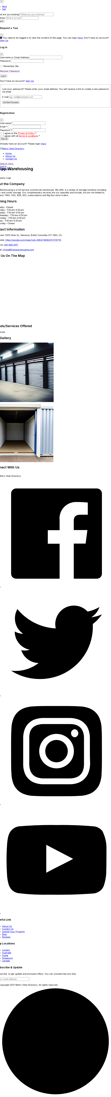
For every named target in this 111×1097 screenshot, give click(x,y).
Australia (6, 952)
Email (3, 126)
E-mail (5, 97)
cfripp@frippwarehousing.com (18, 249)
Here (43, 143)
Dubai (5, 955)
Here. (80, 37)
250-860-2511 (11, 244)
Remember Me (11, 66)
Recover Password (9, 71)
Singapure (7, 958)
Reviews (6, 937)
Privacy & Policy (26, 133)
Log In (3, 76)
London (6, 950)
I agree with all (21, 136)
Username (6, 123)
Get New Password (10, 102)
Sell (4, 9)
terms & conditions (28, 136)
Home (8, 153)
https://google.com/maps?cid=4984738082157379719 (33, 240)
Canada (6, 960)
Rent (4, 6)
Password (5, 61)
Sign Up (4, 40)
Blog (4, 934)
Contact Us (11, 158)
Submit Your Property (13, 931)
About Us (10, 156)
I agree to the (19, 133)
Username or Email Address (14, 57)
